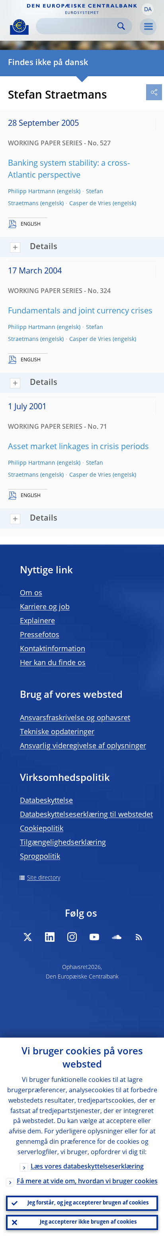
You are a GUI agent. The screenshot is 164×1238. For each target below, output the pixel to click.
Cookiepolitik (41, 828)
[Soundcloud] (116, 937)
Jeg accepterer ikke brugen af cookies (88, 1222)
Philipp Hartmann (31, 191)
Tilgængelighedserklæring (63, 842)
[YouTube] (94, 937)
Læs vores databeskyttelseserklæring (87, 1167)
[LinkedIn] (49, 937)
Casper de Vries (90, 203)
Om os (31, 593)
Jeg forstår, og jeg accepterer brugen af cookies (87, 1203)
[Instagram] (72, 937)
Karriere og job (45, 607)
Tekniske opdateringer (57, 732)
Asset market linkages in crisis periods (78, 447)
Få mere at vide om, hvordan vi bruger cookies (87, 1182)
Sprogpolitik (40, 856)
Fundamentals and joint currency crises (80, 311)
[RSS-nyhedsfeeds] (138, 937)
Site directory (43, 878)
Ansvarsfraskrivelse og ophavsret (75, 718)
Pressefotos (39, 635)
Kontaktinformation (52, 649)
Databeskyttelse (46, 800)
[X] (27, 937)
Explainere (37, 621)
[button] (148, 9)
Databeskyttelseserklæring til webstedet (86, 814)
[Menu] (148, 26)
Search (121, 26)
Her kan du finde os (53, 663)
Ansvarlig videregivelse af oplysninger (83, 746)
